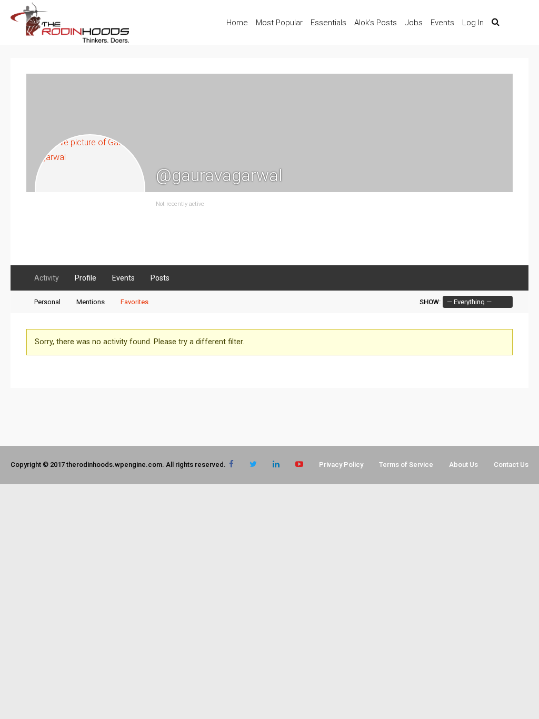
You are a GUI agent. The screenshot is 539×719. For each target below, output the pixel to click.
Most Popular (279, 22)
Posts (160, 278)
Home (237, 22)
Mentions (90, 302)
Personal (47, 302)
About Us (463, 464)
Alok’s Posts (375, 22)
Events (442, 22)
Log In (473, 22)
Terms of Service (406, 464)
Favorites (134, 302)
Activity (46, 278)
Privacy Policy (341, 464)
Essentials (328, 22)
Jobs (414, 22)
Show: (430, 302)
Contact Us (511, 464)
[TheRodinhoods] (70, 40)
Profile (85, 278)
